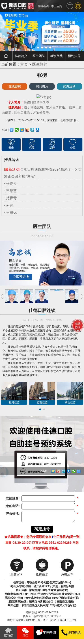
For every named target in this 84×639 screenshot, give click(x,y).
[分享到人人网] (37, 130)
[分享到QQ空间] (22, 130)
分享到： (44, 470)
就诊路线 (56, 56)
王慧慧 (11, 191)
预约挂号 (74, 56)
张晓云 (11, 183)
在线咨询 (15, 86)
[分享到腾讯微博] (32, 130)
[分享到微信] (17, 130)
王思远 (11, 213)
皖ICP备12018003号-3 (47, 616)
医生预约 (39, 64)
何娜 (9, 205)
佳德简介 (21, 56)
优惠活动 (69, 86)
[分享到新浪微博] (27, 130)
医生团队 (38, 56)
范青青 (11, 198)
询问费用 (42, 86)
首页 (24, 64)
